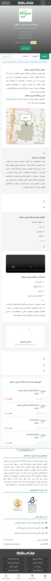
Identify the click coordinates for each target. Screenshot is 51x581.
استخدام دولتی (38, 559)
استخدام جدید (38, 570)
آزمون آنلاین (13, 566)
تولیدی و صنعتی (20, 42)
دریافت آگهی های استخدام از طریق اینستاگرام (30, 533)
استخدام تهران (38, 562)
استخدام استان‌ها (13, 562)
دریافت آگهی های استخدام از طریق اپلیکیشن (30, 523)
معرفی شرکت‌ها (34, 62)
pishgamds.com (24, 38)
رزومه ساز (38, 566)
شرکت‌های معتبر (13, 570)
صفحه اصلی (43, 62)
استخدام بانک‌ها (13, 559)
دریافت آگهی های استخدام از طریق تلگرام (31, 528)
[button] (25, 123)
